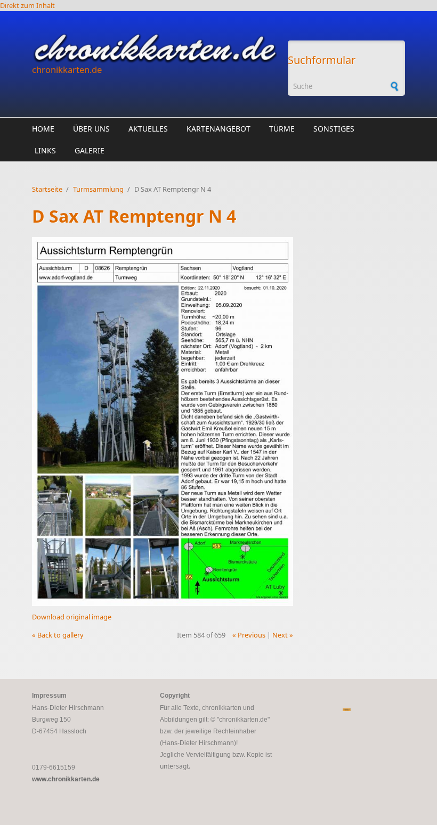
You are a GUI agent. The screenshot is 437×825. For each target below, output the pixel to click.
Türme (282, 129)
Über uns (91, 129)
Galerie (89, 150)
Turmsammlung (98, 189)
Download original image (71, 617)
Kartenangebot (218, 129)
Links (45, 150)
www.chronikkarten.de (66, 779)
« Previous (248, 635)
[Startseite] (154, 48)
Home (43, 129)
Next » (282, 635)
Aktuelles (148, 129)
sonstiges (333, 129)
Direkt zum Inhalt (27, 5)
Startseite (47, 189)
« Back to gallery (58, 635)
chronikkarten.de (67, 69)
